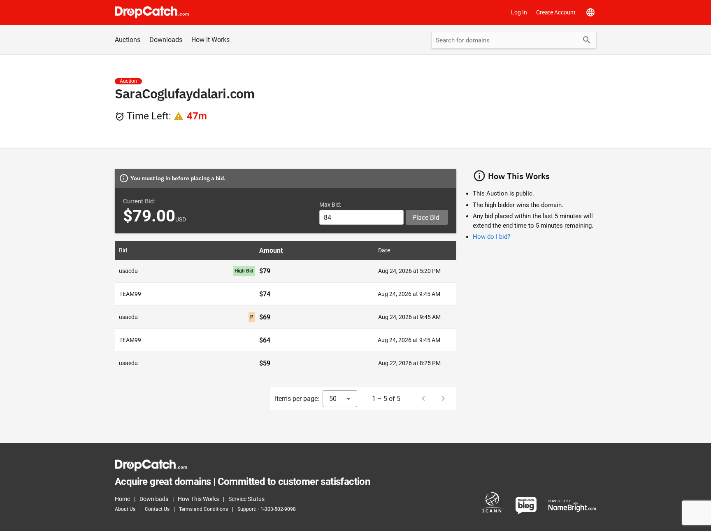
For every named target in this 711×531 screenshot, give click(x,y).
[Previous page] (423, 398)
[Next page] (443, 398)
